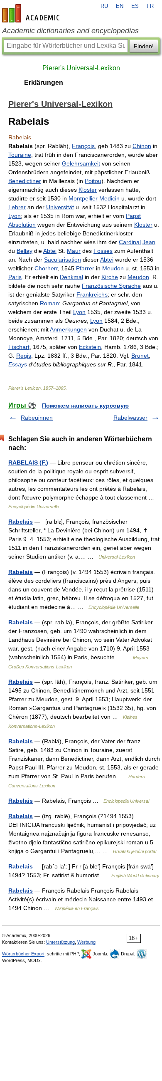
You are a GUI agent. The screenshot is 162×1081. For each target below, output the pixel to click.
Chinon (142, 146)
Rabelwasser (130, 417)
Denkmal (71, 277)
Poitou (93, 181)
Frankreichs (92, 294)
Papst (133, 216)
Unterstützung (60, 942)
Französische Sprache (111, 285)
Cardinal (130, 242)
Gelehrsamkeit (81, 163)
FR (150, 6)
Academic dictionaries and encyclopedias (70, 31)
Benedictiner (24, 181)
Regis (23, 355)
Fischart (18, 347)
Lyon (14, 216)
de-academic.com (32, 13)
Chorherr (46, 268)
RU (104, 6)
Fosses (103, 250)
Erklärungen (43, 82)
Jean (148, 242)
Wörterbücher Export (23, 953)
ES (135, 6)
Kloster (88, 189)
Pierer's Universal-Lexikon (81, 68)
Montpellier (83, 198)
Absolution (22, 224)
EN (119, 6)
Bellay (24, 250)
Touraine (19, 154)
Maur (74, 250)
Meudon (113, 268)
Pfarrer (85, 268)
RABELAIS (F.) (28, 462)
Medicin (109, 198)
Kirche (109, 277)
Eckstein (90, 347)
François (83, 146)
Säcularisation (62, 259)
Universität (60, 207)
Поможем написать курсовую (85, 405)
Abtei (49, 250)
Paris (15, 277)
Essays (17, 364)
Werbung (86, 942)
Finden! (144, 46)
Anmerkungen (68, 329)
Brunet (140, 355)
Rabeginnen (37, 417)
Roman (49, 303)
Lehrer (17, 207)
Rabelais (20, 521)
